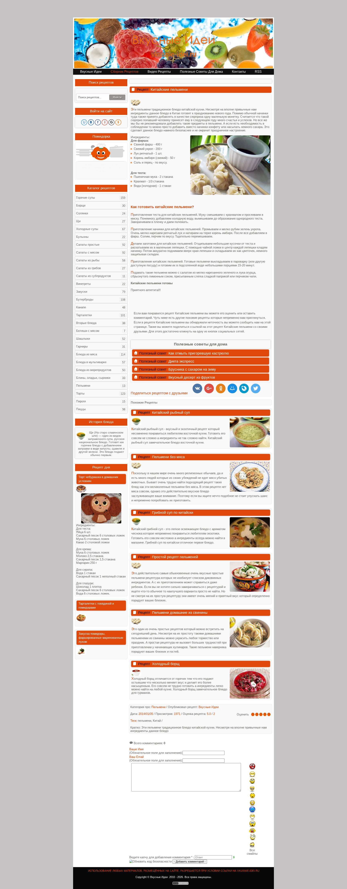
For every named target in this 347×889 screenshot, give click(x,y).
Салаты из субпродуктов (93, 276)
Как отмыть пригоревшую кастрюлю (198, 353)
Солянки (82, 213)
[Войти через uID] (84, 122)
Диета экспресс (181, 361)
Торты (80, 393)
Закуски (81, 291)
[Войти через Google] (111, 122)
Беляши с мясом (87, 330)
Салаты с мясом (87, 252)
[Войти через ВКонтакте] (91, 122)
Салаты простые (87, 244)
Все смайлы (252, 851)
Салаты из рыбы (87, 260)
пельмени (144, 720)
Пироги (81, 401)
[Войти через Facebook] (98, 122)
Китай (157, 720)
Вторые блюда (86, 323)
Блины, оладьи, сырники (93, 377)
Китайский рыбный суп (171, 413)
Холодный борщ (166, 664)
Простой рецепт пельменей (175, 557)
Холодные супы (87, 229)
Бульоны (82, 236)
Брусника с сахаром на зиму (192, 369)
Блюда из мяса (86, 354)
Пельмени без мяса (168, 457)
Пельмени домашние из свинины (179, 613)
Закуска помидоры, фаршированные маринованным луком (101, 637)
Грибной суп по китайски (172, 513)
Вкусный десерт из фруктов (191, 377)
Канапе (81, 307)
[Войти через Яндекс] (105, 122)
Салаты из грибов (88, 268)
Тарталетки (84, 315)
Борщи (80, 205)
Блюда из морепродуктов (93, 370)
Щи (78, 221)
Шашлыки (83, 338)
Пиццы (81, 409)
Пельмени (83, 385)
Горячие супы (85, 197)
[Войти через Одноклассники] (118, 122)
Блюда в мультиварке (91, 362)
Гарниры (82, 346)
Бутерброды (84, 299)
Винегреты (83, 283)
